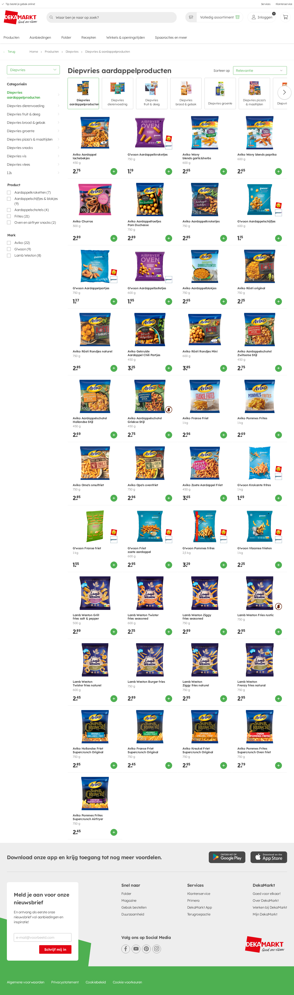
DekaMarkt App (199, 907)
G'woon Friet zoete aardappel (139, 550)
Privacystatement (65, 982)
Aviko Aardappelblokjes (199, 288)
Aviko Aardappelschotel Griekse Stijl (145, 420)
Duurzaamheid (132, 914)
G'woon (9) (22, 249)
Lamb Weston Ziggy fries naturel (196, 683)
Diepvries (72, 52)
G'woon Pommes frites (199, 548)
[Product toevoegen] (113, 171)
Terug (11, 52)
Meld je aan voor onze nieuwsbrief (41, 898)
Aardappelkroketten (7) (32, 192)
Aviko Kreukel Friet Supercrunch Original (198, 750)
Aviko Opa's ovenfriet (143, 485)
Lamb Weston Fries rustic (255, 615)
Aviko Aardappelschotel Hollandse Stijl (90, 420)
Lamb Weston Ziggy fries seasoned (197, 617)
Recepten (88, 37)
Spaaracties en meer (171, 37)
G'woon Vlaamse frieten (254, 548)
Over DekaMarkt (266, 900)
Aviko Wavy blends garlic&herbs (197, 156)
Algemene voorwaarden (25, 982)
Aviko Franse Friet (196, 418)
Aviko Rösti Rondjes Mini (200, 351)
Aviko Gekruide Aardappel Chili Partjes (144, 353)
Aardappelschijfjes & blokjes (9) (36, 200)
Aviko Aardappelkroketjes (201, 221)
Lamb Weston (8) (27, 255)
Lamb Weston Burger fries (146, 682)
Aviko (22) (22, 242)
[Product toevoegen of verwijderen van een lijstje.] (115, 117)
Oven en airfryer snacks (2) (35, 222)
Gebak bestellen (133, 907)
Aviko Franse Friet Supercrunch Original (143, 750)
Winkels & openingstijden (125, 37)
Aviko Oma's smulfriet (88, 485)
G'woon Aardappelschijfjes (256, 221)
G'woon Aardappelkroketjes (148, 154)
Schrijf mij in (55, 949)
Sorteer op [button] (222, 70)
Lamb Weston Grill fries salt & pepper (86, 617)
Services (266, 4)
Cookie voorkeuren (127, 982)
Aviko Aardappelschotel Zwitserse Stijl (254, 353)
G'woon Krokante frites (254, 485)
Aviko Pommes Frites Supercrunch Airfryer (88, 817)
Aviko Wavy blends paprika (257, 154)
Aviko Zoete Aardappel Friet (203, 485)
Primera (193, 900)
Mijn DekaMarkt (265, 914)
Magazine (128, 900)
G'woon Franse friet (87, 548)
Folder (66, 37)
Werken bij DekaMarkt (270, 907)
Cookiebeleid (96, 982)
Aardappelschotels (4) (31, 210)
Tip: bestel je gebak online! (20, 4)
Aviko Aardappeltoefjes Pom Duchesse (144, 223)
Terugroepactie (198, 914)
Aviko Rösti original (251, 288)
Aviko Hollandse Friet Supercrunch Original (88, 750)
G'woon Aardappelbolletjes (147, 288)
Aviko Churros (83, 221)
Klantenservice (284, 4)
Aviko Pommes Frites (252, 418)
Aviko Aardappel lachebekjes (84, 156)
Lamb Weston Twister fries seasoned (143, 617)
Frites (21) (21, 216)
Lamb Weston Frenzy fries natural (251, 683)
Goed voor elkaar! (266, 893)
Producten (11, 37)
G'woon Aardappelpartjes (91, 288)
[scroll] (284, 93)
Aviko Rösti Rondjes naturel (92, 351)
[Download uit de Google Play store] (227, 857)
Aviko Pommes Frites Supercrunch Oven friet (254, 750)
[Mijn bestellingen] (285, 17)
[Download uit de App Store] (269, 857)
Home (33, 52)
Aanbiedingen (40, 37)
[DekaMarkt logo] (20, 17)
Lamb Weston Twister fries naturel (87, 683)
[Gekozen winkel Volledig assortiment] (191, 17)
